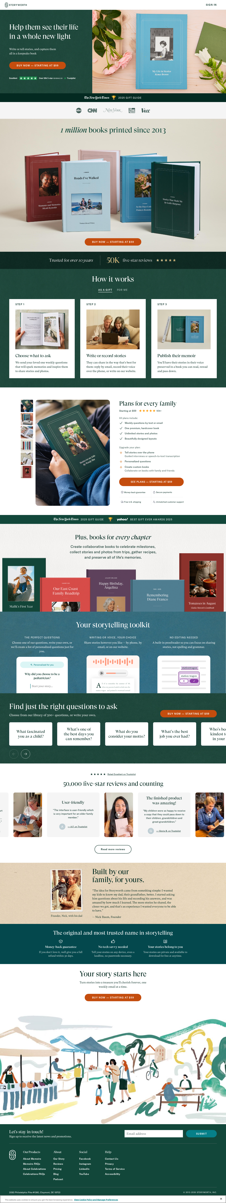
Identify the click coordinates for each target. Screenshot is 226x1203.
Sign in (211, 4)
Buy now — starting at (188, 713)
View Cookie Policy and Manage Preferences (96, 1199)
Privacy (109, 1163)
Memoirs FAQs (31, 1163)
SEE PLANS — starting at (151, 481)
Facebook (85, 1158)
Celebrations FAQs (34, 1174)
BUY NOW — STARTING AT (37, 65)
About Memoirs (32, 1158)
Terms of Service (115, 1169)
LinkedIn (84, 1169)
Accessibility (112, 1174)
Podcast (58, 1179)
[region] (113, 1199)
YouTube (84, 1174)
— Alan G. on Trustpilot (207, 828)
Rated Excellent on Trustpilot (121, 774)
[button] (13, 754)
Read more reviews (113, 849)
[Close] (221, 1198)
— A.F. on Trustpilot (25, 826)
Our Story (59, 1158)
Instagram (85, 1163)
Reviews (58, 1163)
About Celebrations (34, 1169)
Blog (56, 1174)
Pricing (57, 1169)
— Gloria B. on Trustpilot (116, 831)
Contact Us (111, 1158)
